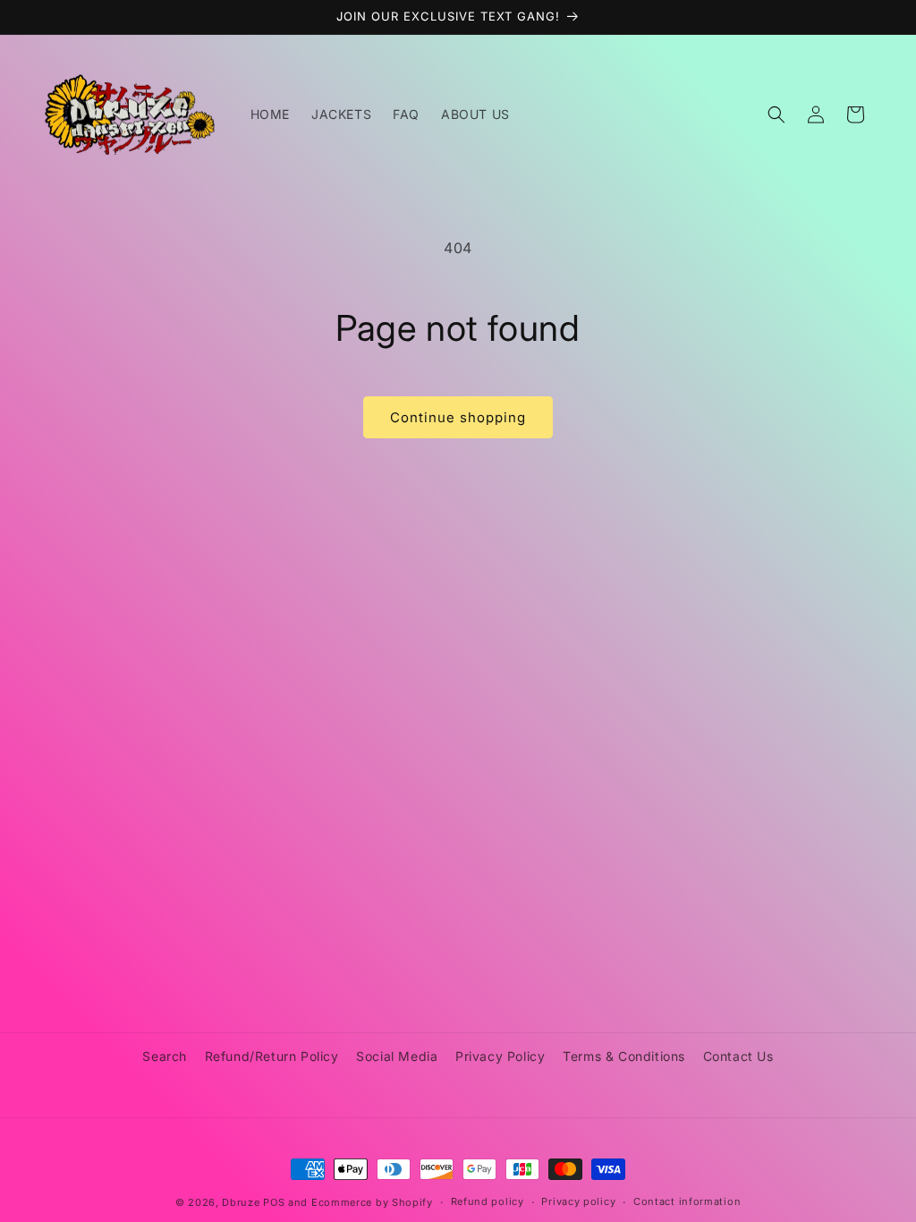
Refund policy (487, 1201)
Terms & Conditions (624, 1056)
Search (164, 1056)
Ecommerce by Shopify (372, 1202)
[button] (776, 114)
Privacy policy (578, 1201)
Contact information (687, 1201)
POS (273, 1202)
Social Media (396, 1056)
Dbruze (240, 1202)
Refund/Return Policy (272, 1056)
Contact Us (738, 1056)
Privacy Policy (500, 1056)
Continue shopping (458, 417)
